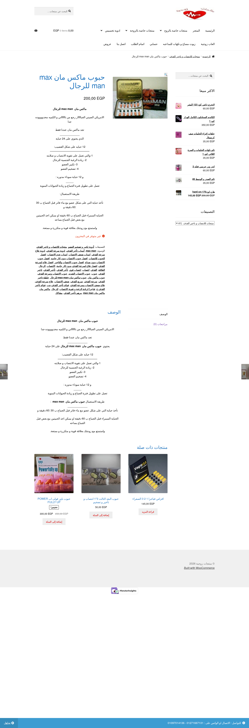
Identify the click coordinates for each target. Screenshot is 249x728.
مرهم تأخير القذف (73, 293)
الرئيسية (210, 30)
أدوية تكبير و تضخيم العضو (81, 246)
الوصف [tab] (163, 314)
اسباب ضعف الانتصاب (79, 254)
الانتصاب (51, 266)
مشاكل (59, 293)
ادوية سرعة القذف (55, 250)
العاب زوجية (208, 44)
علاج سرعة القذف (44, 281)
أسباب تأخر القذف (75, 250)
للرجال (54, 289)
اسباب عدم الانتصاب (57, 254)
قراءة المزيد (148, 511)
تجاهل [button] (7, 723)
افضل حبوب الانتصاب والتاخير (69, 262)
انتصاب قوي (75, 269)
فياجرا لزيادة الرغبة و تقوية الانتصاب (77, 289)
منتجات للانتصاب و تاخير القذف (184, 56)
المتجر (196, 30)
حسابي (154, 44)
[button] (166, 74)
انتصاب (85, 269)
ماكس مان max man (94, 293)
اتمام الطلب (137, 44)
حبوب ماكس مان (96, 277)
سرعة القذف (90, 281)
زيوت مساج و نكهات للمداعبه (179, 44)
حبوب (94, 273)
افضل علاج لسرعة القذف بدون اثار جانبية (77, 266)
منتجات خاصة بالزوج (175, 30)
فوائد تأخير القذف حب (58, 285)
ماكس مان (44, 289)
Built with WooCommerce (199, 568)
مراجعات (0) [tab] (160, 324)
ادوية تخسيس (112, 30)
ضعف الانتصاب (62, 281)
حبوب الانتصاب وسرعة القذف (52, 273)
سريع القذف (77, 281)
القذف (94, 269)
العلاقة (101, 269)
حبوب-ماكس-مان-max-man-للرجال (68, 277)
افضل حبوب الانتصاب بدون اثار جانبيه (69, 258)
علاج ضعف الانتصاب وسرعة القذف (87, 285)
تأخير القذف (49, 269)
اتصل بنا (121, 44)
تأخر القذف (62, 269)
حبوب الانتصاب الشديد (79, 273)
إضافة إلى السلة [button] (101, 515)
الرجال (42, 266)
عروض (107, 44)
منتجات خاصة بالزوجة (142, 30)
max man (91, 250)
